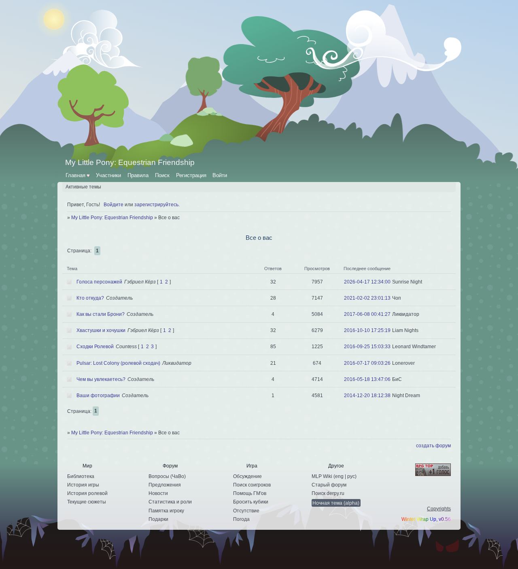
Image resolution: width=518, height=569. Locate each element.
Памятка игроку (166, 511)
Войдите (113, 204)
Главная (78, 175)
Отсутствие (246, 511)
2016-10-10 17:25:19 (367, 330)
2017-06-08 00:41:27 (367, 314)
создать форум (433, 445)
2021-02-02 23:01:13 (367, 298)
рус (351, 476)
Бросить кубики (250, 502)
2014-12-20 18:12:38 (367, 395)
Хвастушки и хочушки (100, 330)
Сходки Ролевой (95, 346)
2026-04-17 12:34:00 (367, 282)
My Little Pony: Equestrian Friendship (112, 217)
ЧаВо (178, 476)
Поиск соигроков (252, 485)
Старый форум (329, 485)
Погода (241, 519)
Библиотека (80, 476)
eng (339, 476)
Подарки (158, 519)
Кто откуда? (90, 298)
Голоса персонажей (99, 282)
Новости (158, 493)
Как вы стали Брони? (100, 314)
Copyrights (439, 509)
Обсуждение (247, 476)
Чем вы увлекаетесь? (100, 379)
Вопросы (159, 476)
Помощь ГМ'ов (249, 493)
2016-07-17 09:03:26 (367, 363)
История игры (83, 485)
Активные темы (83, 187)
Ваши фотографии (98, 395)
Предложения (165, 485)
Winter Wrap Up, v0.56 (426, 519)
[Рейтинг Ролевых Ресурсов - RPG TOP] (426, 470)
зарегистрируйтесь (156, 204)
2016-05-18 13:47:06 (367, 379)
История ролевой (87, 493)
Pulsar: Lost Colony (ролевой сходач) (118, 363)
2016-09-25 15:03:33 (367, 346)
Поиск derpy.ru (328, 493)
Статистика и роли (170, 502)
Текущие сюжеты (86, 502)
